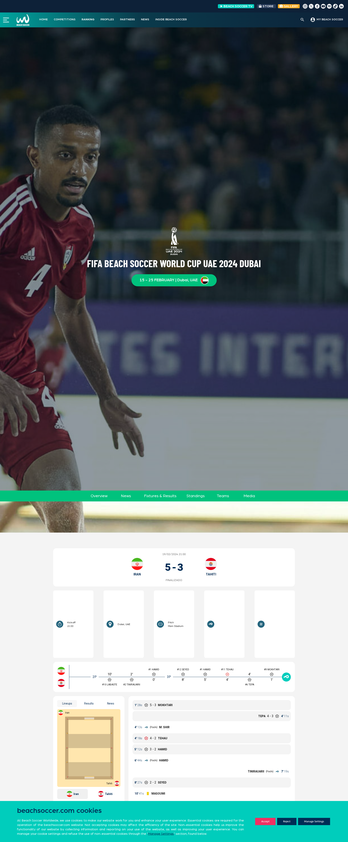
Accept (265, 821)
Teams (223, 496)
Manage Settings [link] (161, 833)
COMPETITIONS (65, 19)
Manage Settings (314, 821)
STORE (268, 6)
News (126, 496)
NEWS (145, 19)
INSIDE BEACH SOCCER (171, 19)
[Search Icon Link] (302, 19)
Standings (195, 496)
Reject (286, 821)
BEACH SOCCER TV (238, 6)
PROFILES (107, 19)
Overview (99, 496)
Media (249, 496)
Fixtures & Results (160, 496)
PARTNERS (127, 19)
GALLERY (290, 6)
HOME (43, 19)
